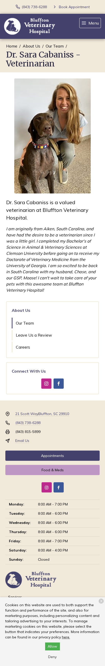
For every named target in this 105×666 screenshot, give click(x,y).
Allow (52, 646)
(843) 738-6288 (28, 422)
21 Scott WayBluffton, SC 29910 (42, 413)
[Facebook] (59, 383)
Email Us (22, 440)
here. (66, 637)
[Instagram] (46, 383)
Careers (23, 347)
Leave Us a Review (34, 335)
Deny (52, 656)
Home (11, 46)
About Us (31, 46)
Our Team (55, 46)
